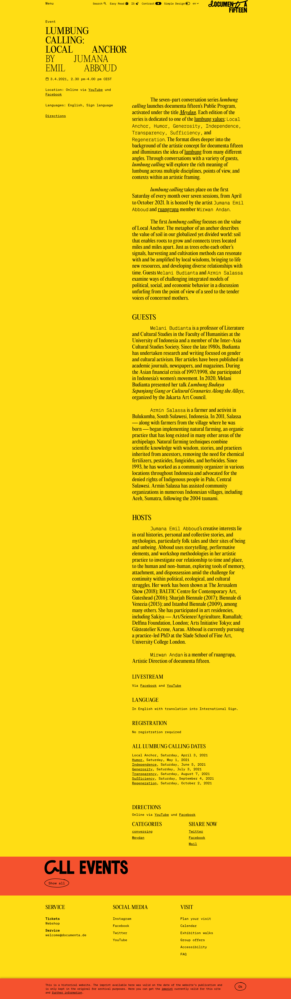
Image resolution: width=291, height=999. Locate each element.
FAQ (183, 954)
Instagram (122, 918)
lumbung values (209, 119)
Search (97, 3)
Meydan (138, 837)
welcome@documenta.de (65, 935)
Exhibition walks (196, 933)
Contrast (148, 3)
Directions (55, 116)
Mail (193, 844)
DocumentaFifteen (227, 7)
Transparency (144, 774)
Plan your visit (195, 918)
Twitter (196, 831)
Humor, (138, 760)
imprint (167, 988)
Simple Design (174, 3)
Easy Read (117, 3)
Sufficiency (143, 778)
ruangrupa (168, 210)
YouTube (95, 89)
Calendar (188, 925)
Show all (57, 883)
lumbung (193, 152)
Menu (49, 3)
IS (132, 3)
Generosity (142, 769)
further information (67, 992)
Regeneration (144, 783)
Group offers (192, 940)
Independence (144, 764)
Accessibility (193, 947)
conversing (142, 831)
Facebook (53, 94)
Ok (240, 986)
